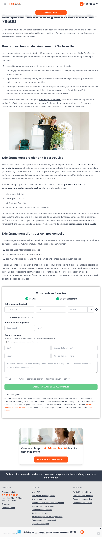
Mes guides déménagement (43, 496)
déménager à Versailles (50, 99)
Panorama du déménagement (44, 520)
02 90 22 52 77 (91, 4)
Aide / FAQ (36, 492)
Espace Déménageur (40, 524)
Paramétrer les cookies (82, 503)
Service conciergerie (40, 513)
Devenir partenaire (39, 499)
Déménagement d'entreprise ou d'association (24, 342)
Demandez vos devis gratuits (51, 459)
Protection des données (83, 496)
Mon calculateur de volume (43, 506)
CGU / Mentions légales (82, 492)
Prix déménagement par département (47, 517)
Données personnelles (82, 499)
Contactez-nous (8, 508)
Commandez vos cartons (42, 510)
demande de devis (81, 220)
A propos (6, 504)
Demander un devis (51, 12)
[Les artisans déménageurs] (15, 4)
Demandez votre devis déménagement (48, 503)
